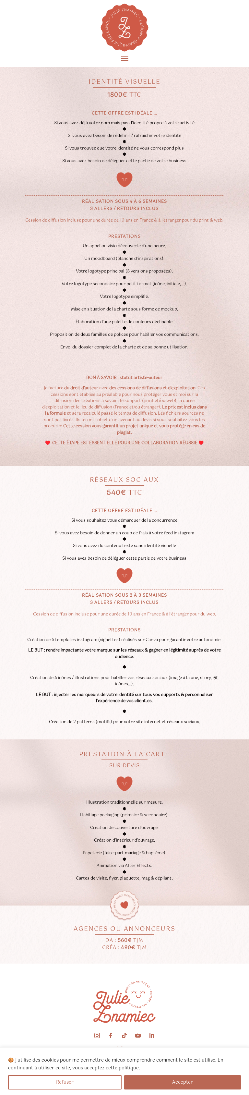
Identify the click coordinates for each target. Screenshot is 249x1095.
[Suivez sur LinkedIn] (151, 1035)
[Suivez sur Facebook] (110, 1035)
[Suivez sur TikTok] (124, 1035)
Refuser (65, 1082)
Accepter (182, 1082)
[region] (124, 1071)
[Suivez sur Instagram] (97, 1035)
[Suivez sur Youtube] (138, 1035)
